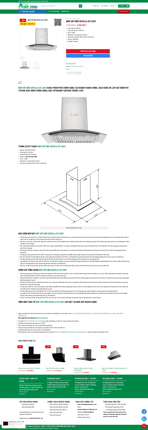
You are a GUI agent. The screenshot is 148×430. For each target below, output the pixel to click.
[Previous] (22, 38)
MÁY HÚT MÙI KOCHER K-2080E (55, 368)
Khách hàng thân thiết (28, 407)
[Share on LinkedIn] (80, 73)
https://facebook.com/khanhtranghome (76, 332)
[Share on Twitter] (70, 73)
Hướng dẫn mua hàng (28, 404)
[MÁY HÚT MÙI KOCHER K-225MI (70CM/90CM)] (87, 355)
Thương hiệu (65, 11)
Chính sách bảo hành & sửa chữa (59, 407)
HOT (69, 69)
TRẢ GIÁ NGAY (88, 56)
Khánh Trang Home (42, 318)
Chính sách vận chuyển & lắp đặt (59, 404)
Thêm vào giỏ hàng (88, 51)
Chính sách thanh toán (56, 412)
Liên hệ (112, 6)
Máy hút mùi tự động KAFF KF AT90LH (29, 368)
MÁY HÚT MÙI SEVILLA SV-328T (32, 88)
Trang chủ (96, 6)
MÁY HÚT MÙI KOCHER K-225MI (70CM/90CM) (83, 369)
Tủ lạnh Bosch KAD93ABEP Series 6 (102, 313)
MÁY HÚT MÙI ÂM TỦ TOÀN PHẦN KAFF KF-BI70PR (114, 369)
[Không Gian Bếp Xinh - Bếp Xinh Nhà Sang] (28, 6)
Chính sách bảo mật (55, 415)
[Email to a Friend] (73, 73)
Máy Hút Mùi (76, 18)
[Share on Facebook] (67, 73)
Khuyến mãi (104, 6)
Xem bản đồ (22, 394)
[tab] (20, 83)
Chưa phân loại (74, 66)
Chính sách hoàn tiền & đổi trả (58, 410)
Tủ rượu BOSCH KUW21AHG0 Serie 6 (82, 313)
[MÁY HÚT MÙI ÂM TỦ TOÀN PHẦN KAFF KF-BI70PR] (115, 355)
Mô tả (20, 83)
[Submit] (80, 6)
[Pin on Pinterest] (76, 73)
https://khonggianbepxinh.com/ (87, 404)
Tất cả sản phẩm (54, 11)
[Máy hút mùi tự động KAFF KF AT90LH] (31, 355)
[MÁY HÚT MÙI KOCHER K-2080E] (59, 355)
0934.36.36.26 (58, 332)
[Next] (60, 38)
